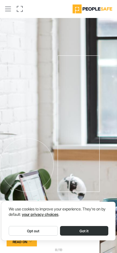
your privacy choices (40, 214)
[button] (8, 9)
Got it (84, 231)
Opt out (33, 231)
